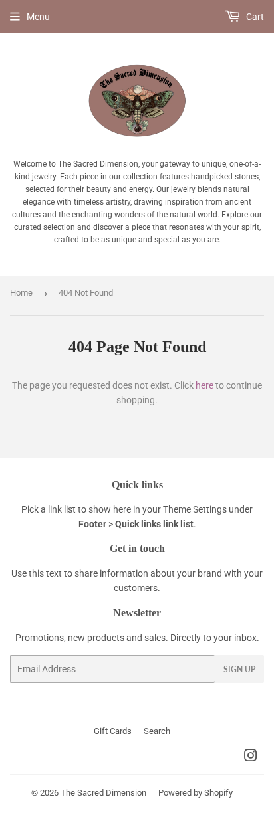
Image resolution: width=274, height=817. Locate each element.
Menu (38, 16)
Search (157, 731)
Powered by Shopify (195, 793)
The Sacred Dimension (103, 793)
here (204, 385)
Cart (254, 16)
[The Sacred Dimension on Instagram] (250, 757)
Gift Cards (113, 731)
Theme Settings (195, 509)
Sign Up (239, 669)
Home (21, 293)
